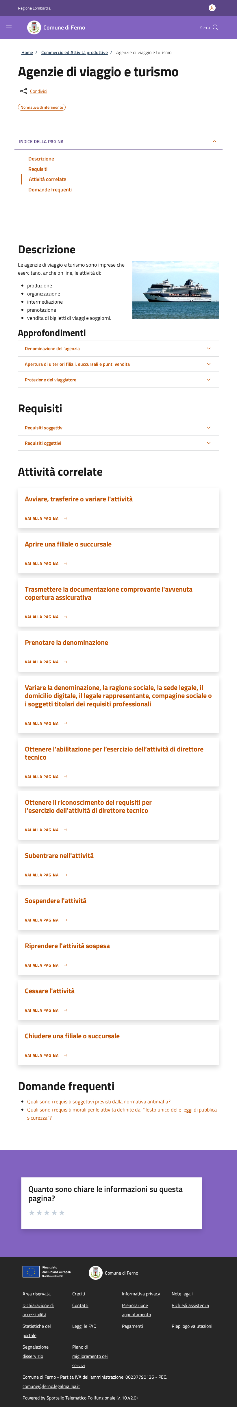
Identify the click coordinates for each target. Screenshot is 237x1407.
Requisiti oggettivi (43, 443)
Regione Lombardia (34, 8)
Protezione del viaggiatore (50, 379)
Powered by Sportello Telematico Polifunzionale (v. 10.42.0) (80, 1397)
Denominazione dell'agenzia (52, 348)
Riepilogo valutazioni (192, 1326)
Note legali (182, 1293)
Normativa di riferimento (42, 106)
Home (27, 52)
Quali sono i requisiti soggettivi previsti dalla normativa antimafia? (99, 1101)
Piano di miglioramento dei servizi (90, 1356)
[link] (47, 518)
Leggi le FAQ (84, 1326)
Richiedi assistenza (190, 1305)
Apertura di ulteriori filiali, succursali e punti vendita (77, 364)
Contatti (80, 1305)
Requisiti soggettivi (44, 427)
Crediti (78, 1293)
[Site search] (215, 27)
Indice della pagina (41, 141)
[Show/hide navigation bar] (8, 27)
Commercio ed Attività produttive (74, 52)
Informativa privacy (141, 1293)
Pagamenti (132, 1326)
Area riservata (37, 1293)
